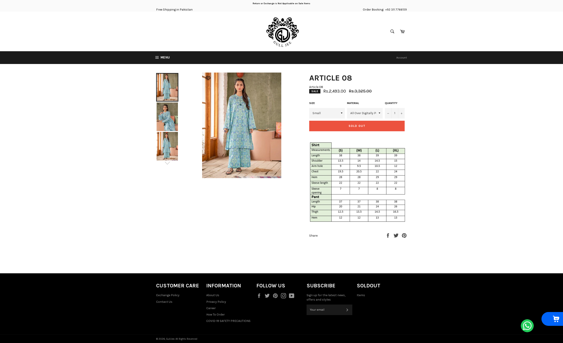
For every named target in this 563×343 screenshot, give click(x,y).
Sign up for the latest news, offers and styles (326, 297)
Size (312, 103)
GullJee (170, 339)
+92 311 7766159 (396, 9)
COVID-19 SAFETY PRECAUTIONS (228, 321)
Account (401, 57)
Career (211, 308)
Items (361, 295)
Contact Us (164, 302)
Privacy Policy (216, 302)
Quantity (391, 103)
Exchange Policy (167, 295)
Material (353, 103)
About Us (212, 295)
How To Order (215, 314)
